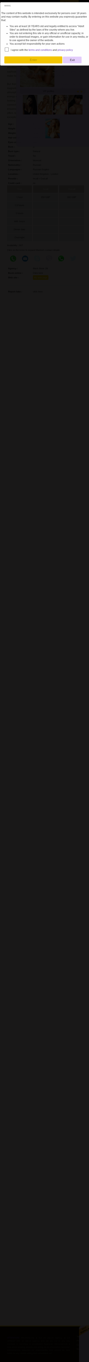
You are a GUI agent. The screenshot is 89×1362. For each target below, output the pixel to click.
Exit (72, 60)
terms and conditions (40, 50)
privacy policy (65, 50)
